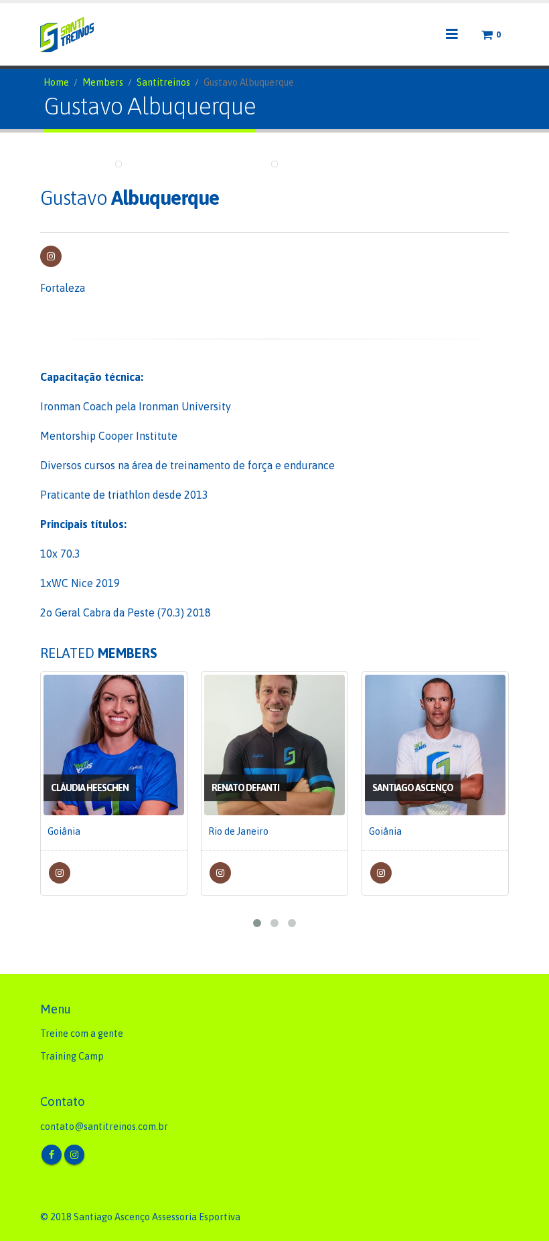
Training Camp (72, 1056)
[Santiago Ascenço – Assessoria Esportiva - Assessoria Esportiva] (67, 34)
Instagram (51, 256)
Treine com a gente (81, 1033)
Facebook (52, 1155)
